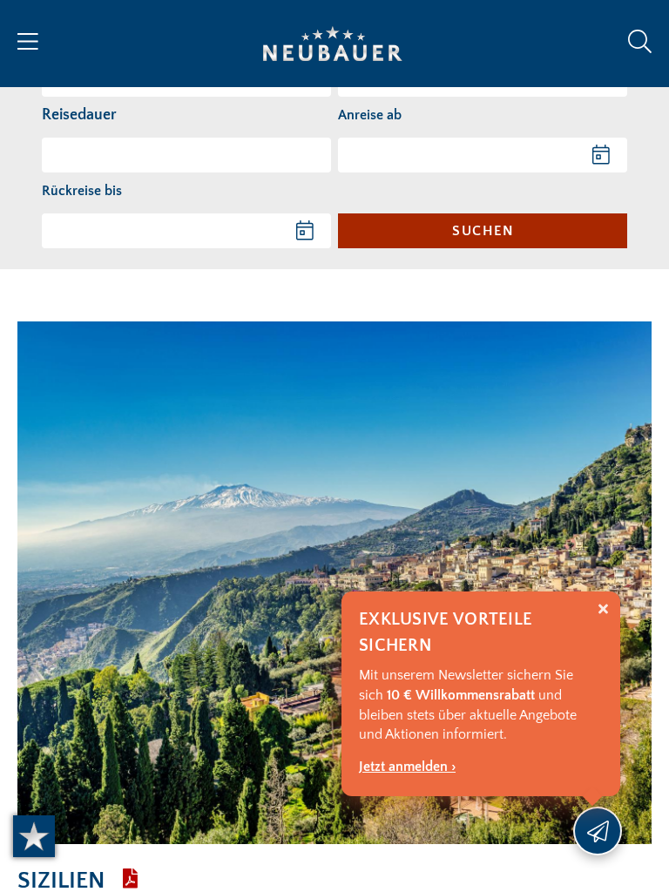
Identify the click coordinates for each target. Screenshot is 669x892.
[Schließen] (603, 609)
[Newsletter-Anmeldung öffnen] (597, 831)
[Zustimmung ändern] (34, 836)
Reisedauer (79, 115)
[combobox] (186, 155)
